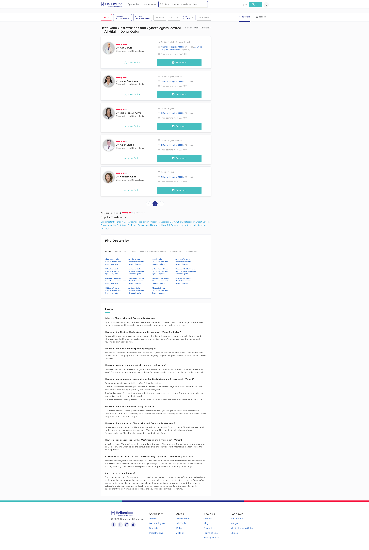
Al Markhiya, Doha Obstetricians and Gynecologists (183, 280)
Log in (244, 4)
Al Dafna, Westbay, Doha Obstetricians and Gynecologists (115, 280)
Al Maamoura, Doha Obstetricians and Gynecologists (160, 280)
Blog (206, 523)
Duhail (179, 528)
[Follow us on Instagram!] (126, 524)
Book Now (181, 62)
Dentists (153, 528)
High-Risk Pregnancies (172, 225)
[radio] (117, 44)
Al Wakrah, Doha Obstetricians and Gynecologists (113, 271)
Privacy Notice (211, 537)
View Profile (133, 62)
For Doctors (150, 4)
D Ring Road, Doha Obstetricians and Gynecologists (160, 271)
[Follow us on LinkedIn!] (120, 524)
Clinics (234, 532)
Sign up (255, 4)
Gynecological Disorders (149, 225)
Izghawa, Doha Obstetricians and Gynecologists (136, 271)
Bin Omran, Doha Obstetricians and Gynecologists (113, 261)
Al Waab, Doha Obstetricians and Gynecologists (160, 290)
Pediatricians (156, 532)
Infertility (105, 228)
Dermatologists (157, 523)
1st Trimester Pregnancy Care (115, 221)
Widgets (235, 523)
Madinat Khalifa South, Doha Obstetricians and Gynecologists (185, 271)
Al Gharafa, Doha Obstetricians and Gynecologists (183, 261)
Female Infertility (109, 225)
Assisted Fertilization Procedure (144, 221)
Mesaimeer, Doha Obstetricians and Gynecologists (136, 280)
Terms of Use (211, 532)
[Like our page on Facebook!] (113, 524)
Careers (208, 518)
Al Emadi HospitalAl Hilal (177, 46)
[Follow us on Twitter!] (133, 524)
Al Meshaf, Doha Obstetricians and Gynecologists (113, 290)
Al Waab (181, 523)
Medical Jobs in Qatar (242, 528)
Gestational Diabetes (127, 225)
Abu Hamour (182, 518)
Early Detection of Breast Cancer (194, 221)
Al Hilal (180, 532)
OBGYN (153, 518)
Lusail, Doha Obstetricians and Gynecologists (160, 261)
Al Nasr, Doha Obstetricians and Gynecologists (136, 290)
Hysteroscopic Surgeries (195, 225)
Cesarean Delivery (169, 221)
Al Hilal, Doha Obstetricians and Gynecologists (136, 261)
